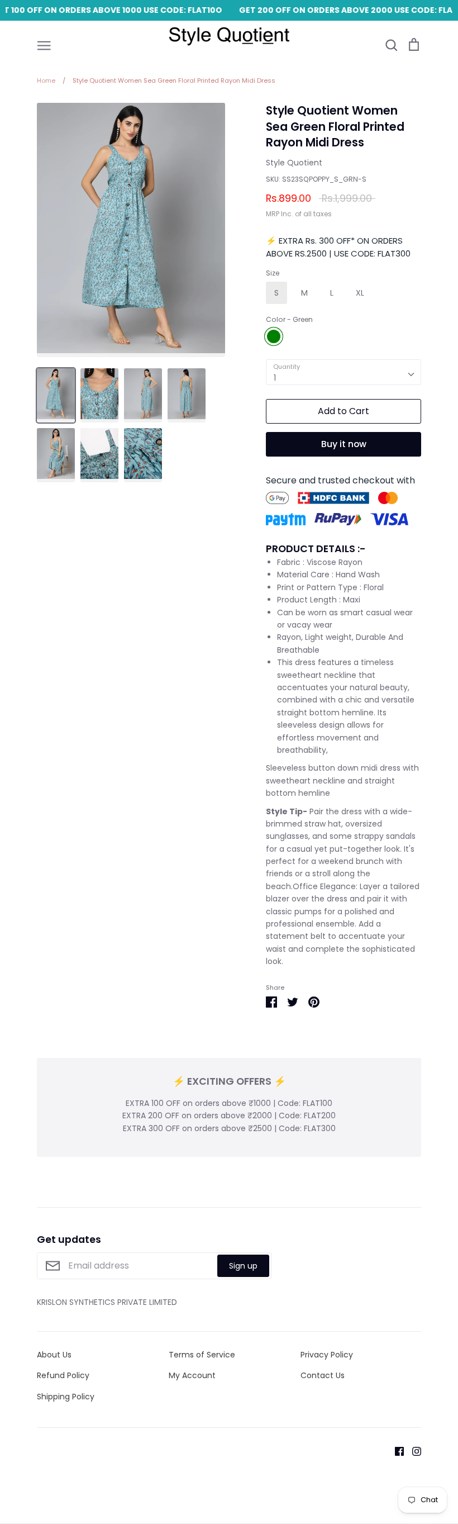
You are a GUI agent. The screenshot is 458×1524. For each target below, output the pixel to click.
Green (273, 336)
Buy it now (343, 444)
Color (289, 319)
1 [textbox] (275, 377)
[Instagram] (412, 1450)
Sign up (243, 1265)
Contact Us (322, 1375)
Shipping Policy (65, 1396)
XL (360, 292)
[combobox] (343, 372)
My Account (192, 1375)
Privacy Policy (326, 1354)
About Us (54, 1354)
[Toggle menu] (44, 44)
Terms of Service (202, 1354)
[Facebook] (395, 1450)
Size (272, 273)
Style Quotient (294, 162)
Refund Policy (63, 1375)
